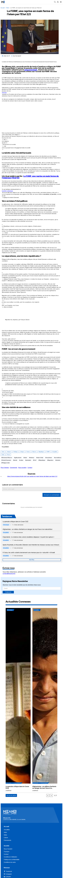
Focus (8, 454)
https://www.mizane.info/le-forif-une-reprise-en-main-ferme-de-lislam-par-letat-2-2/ (32, 476)
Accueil (3, 7)
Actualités (54, 451)
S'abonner (8, 592)
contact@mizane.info (9, 573)
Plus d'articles (5, 467)
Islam (3, 454)
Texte (7, 7)
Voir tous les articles (11, 795)
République (41, 451)
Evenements (13, 467)
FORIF (48, 451)
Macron (34, 451)
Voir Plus (31, 559)
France (28, 451)
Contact (29, 467)
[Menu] (61, 2)
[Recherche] (55, 2)
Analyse (9, 451)
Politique (15, 451)
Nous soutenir (22, 467)
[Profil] (58, 2)
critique (22, 451)
